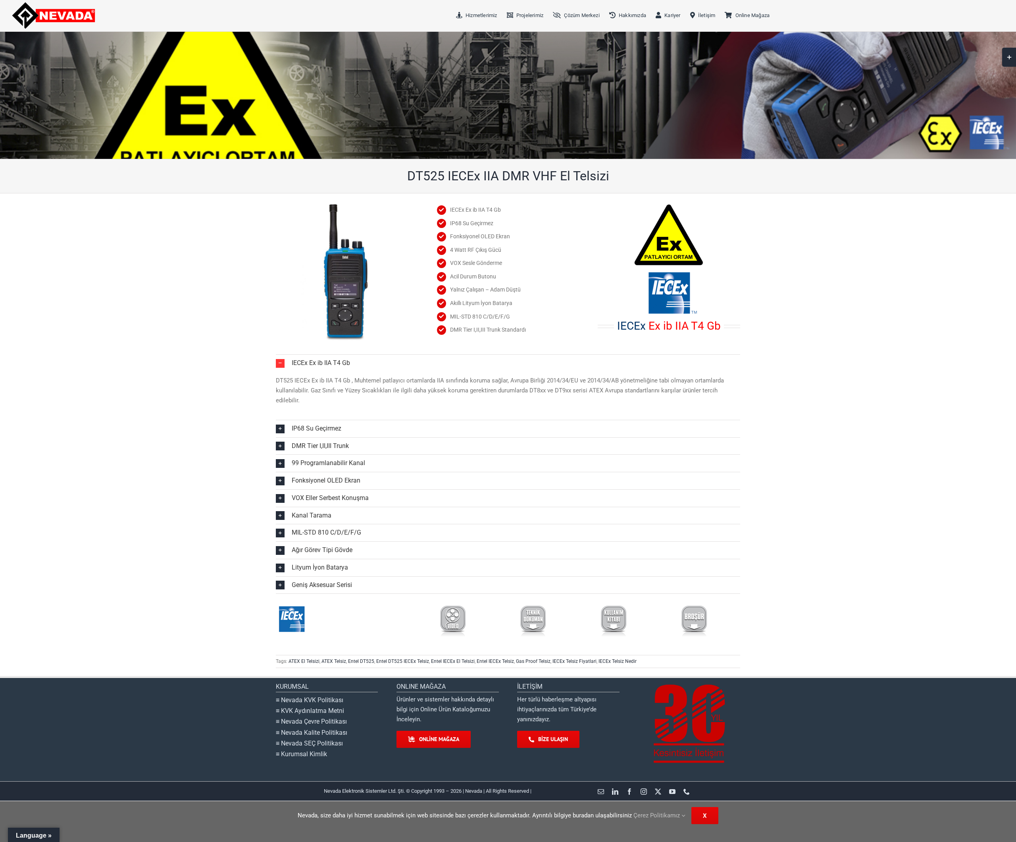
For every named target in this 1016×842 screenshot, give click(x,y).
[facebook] (629, 791)
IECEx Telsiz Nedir (617, 661)
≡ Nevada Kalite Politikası (311, 732)
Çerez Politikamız (657, 815)
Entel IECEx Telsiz (495, 661)
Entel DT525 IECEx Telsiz (402, 661)
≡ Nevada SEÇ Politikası (309, 743)
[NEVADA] (53, 4)
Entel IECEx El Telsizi (453, 661)
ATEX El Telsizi (304, 661)
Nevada (473, 791)
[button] (508, 363)
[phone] (686, 791)
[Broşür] (694, 606)
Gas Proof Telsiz (533, 661)
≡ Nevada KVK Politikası (309, 700)
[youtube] (672, 791)
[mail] (601, 791)
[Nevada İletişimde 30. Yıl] (689, 684)
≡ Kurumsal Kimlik (301, 754)
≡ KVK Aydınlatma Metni (310, 711)
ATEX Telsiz (333, 661)
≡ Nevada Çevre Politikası (311, 721)
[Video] (453, 606)
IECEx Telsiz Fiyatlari (574, 661)
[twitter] (658, 791)
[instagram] (644, 791)
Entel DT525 (361, 661)
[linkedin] (615, 791)
